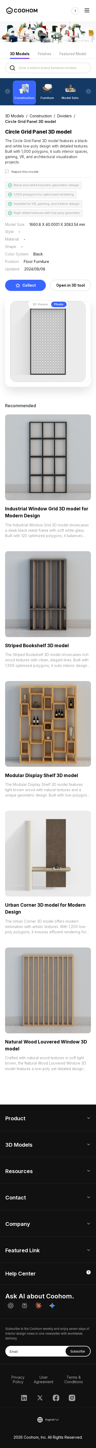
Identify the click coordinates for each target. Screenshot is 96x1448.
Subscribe (77, 1351)
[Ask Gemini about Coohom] (52, 1305)
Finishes (44, 54)
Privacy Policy (18, 1379)
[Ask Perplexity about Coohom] (24, 1305)
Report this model (24, 172)
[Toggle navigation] (87, 11)
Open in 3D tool (70, 285)
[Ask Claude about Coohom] (38, 1305)
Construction (41, 116)
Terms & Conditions (73, 1379)
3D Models (20, 54)
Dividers (64, 116)
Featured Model (72, 54)
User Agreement (43, 1379)
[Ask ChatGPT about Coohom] (10, 1305)
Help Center (20, 1273)
